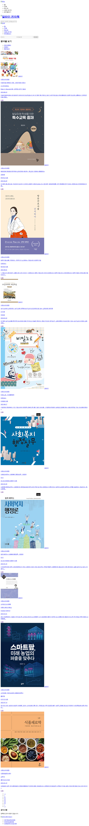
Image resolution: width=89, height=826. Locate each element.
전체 (5, 28)
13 (5, 800)
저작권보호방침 (9, 822)
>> (5, 806)
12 (5, 798)
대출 (2, 100)
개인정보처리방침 (9, 820)
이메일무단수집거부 (10, 823)
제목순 (6, 47)
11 (4, 797)
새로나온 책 (7, 32)
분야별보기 (7, 33)
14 (5, 801)
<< (5, 794)
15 (5, 803)
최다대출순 (7, 45)
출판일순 (7, 49)
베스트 (6, 30)
